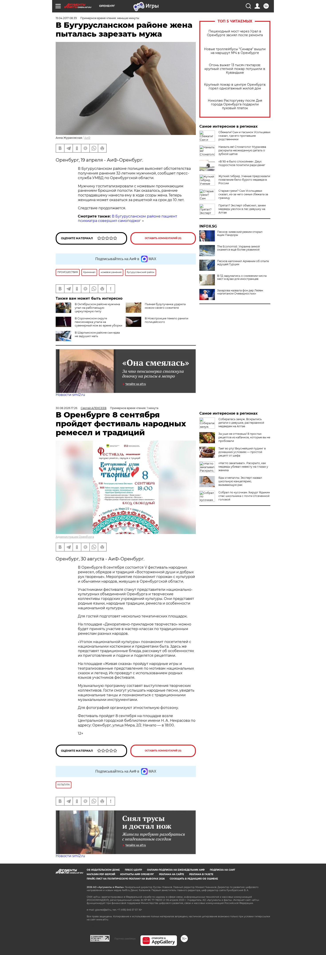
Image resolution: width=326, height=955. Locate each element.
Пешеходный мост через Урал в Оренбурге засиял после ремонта (235, 33)
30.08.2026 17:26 (66, 408)
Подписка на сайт (222, 869)
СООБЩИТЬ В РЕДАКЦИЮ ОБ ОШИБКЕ (194, 878)
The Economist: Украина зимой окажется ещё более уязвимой (238, 248)
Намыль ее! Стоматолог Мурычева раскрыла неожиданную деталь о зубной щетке (242, 150)
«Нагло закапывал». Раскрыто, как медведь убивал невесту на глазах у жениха (243, 466)
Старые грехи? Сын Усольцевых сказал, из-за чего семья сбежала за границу (243, 194)
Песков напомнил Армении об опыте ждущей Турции (243, 263)
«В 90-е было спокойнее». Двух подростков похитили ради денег (241, 163)
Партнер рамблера (125, 938)
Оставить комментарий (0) (163, 238)
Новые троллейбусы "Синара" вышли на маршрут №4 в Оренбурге (235, 51)
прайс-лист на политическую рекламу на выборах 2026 (126, 878)
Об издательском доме (103, 869)
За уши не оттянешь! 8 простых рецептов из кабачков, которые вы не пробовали (244, 437)
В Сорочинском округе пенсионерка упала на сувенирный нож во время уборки (98, 322)
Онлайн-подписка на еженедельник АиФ (176, 869)
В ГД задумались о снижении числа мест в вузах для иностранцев (242, 277)
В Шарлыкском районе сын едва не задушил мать (97, 334)
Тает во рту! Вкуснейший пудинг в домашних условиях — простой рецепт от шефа (242, 452)
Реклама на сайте (171, 874)
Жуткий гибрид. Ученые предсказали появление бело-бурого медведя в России (244, 179)
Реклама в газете (201, 874)
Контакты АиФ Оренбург (137, 874)
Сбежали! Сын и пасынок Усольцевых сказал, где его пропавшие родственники (244, 135)
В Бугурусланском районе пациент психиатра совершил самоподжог (127, 218)
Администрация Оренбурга (75, 536)
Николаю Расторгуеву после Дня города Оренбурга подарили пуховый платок (235, 104)
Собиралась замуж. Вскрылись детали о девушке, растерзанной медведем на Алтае (241, 422)
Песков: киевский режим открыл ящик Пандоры (240, 233)
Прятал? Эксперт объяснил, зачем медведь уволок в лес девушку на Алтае (242, 209)
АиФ (87, 137)
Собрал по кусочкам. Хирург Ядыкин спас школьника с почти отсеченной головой (244, 496)
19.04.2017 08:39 (66, 18)
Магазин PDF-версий (101, 874)
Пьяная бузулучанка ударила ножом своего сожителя (165, 306)
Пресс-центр (133, 869)
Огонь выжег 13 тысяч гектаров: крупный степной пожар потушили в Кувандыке (234, 69)
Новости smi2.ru (70, 395)
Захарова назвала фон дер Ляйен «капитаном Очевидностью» (240, 292)
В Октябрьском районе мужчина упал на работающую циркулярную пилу (97, 308)
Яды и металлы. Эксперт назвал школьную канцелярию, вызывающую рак (240, 481)
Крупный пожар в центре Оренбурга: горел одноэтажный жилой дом (235, 86)
